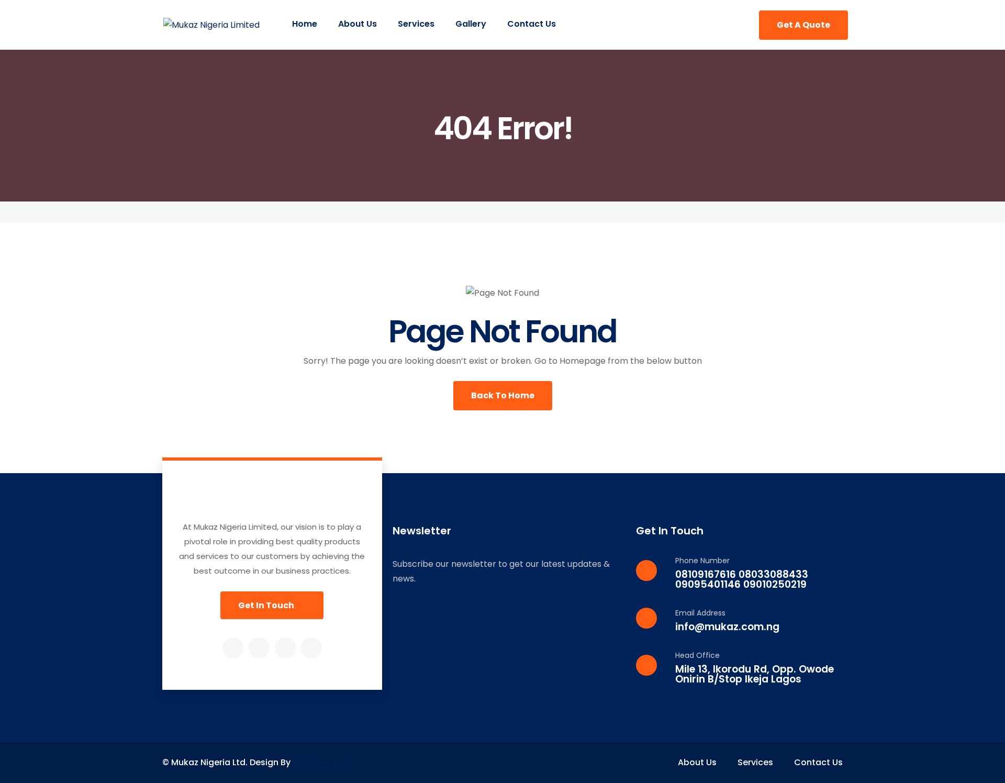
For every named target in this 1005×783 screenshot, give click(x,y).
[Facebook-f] (232, 647)
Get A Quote (803, 25)
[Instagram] (285, 647)
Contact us (531, 24)
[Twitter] (259, 647)
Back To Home (502, 395)
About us (357, 24)
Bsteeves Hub (321, 762)
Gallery (470, 24)
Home (304, 24)
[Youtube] (311, 647)
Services (416, 24)
